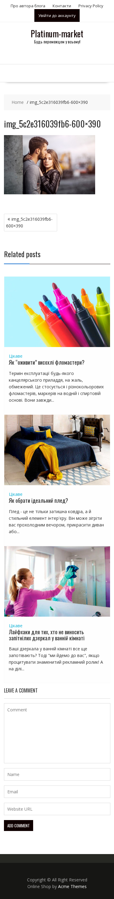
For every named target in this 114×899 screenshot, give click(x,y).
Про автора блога (28, 6)
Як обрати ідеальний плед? (38, 500)
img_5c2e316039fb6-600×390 (29, 222)
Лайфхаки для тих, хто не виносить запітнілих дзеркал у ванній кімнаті (47, 635)
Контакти (62, 6)
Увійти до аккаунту (57, 15)
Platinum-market (57, 33)
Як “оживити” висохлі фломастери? (47, 362)
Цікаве (15, 356)
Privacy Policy (90, 6)
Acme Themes (72, 886)
